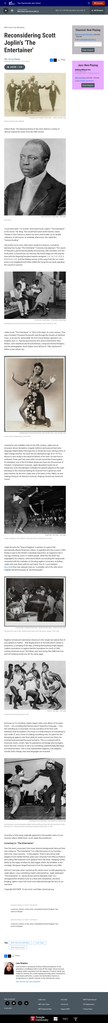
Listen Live (41, 999)
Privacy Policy (87, 1009)
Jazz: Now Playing (88, 65)
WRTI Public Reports (90, 999)
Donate (99, 3)
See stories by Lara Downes (28, 981)
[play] (5, 10)
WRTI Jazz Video (43, 1004)
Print (63, 59)
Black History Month (18, 947)
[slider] (15, 10)
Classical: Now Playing (88, 30)
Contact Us (64, 1004)
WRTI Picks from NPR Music (14, 27)
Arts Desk (64, 999)
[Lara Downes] (9, 968)
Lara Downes (15, 59)
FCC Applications (88, 1004)
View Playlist (88, 50)
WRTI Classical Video (45, 1009)
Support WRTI (65, 1009)
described (8, 567)
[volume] (12, 10)
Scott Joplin (40, 943)
